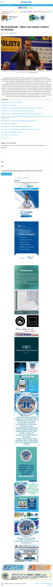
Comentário (3, 147)
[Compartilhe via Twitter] (12, 33)
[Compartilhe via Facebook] (10, 33)
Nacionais (49, 11)
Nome (2, 161)
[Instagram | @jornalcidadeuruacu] (21, 8)
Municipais (17, 11)
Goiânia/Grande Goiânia (39, 11)
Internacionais (5, 13)
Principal (11, 11)
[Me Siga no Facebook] (9, 19)
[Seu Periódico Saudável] (26, 2)
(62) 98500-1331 (30, 8)
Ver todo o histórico (6, 137)
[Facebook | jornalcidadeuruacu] (19, 8)
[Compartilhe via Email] (16, 33)
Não (25, 186)
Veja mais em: (4, 11)
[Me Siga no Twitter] (10, 19)
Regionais (23, 11)
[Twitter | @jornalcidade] (23, 8)
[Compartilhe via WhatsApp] (14, 33)
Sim (22, 186)
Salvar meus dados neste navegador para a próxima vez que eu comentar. (22, 171)
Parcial (31, 186)
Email (2, 166)
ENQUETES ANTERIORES (27, 188)
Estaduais (29, 11)
